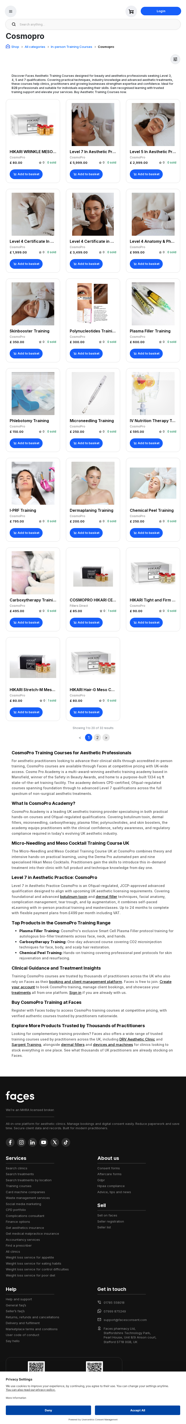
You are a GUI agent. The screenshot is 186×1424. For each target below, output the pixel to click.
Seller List (104, 1227)
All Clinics (13, 1251)
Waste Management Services (28, 1198)
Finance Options (18, 1222)
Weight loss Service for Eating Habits (33, 1263)
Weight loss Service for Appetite (30, 1257)
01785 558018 (114, 1302)
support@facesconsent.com (125, 1320)
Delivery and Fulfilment (23, 1323)
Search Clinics (16, 1168)
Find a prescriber (19, 1245)
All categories (35, 47)
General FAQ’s (16, 1305)
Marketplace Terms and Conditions (32, 1329)
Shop (15, 47)
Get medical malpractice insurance (32, 1233)
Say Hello (13, 1341)
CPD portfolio (16, 1210)
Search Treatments (20, 1174)
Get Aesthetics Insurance (25, 1228)
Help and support (19, 1299)
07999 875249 (115, 1311)
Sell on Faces (107, 1215)
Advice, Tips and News (114, 1192)
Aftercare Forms (109, 1174)
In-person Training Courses (71, 47)
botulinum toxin (73, 896)
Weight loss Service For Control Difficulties (37, 1269)
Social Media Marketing (23, 1204)
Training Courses (18, 1186)
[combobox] (98, 24)
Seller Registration (110, 1221)
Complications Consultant (25, 1216)
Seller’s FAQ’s (15, 1311)
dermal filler (106, 896)
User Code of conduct (22, 1335)
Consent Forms (108, 1168)
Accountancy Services (23, 1240)
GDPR (101, 1180)
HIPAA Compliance (111, 1186)
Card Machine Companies (25, 1192)
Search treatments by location (29, 1180)
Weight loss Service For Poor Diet (30, 1275)
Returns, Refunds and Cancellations (32, 1317)
